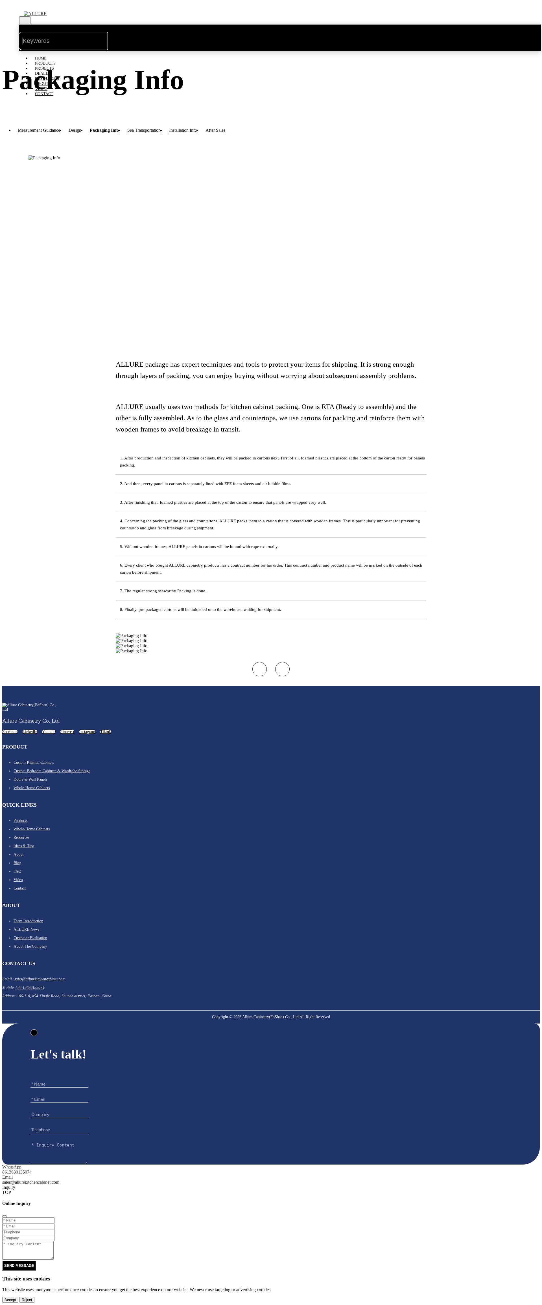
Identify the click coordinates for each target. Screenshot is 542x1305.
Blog (17, 863)
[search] (116, 35)
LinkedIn (30, 732)
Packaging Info (104, 130)
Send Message (19, 1266)
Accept (10, 1300)
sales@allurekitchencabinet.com (39, 979)
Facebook (10, 732)
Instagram (87, 732)
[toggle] (21, 15)
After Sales (215, 130)
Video (41, 89)
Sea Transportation (144, 130)
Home (41, 58)
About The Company (30, 946)
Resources (47, 78)
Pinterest (67, 732)
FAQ (17, 871)
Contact (44, 94)
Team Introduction (28, 921)
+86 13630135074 (29, 987)
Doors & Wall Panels (30, 779)
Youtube (48, 732)
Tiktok (105, 732)
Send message (496, 1174)
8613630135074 (17, 1172)
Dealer (43, 73)
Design (75, 130)
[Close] (34, 1032)
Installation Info (183, 130)
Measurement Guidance (39, 130)
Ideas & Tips (24, 846)
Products (45, 63)
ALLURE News (26, 929)
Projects (44, 68)
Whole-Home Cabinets (32, 788)
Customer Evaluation (30, 938)
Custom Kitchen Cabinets (34, 762)
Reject (27, 1300)
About (42, 84)
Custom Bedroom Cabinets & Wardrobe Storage (52, 771)
